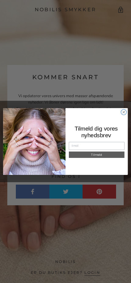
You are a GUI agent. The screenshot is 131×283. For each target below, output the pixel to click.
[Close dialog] (123, 112)
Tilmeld (96, 154)
